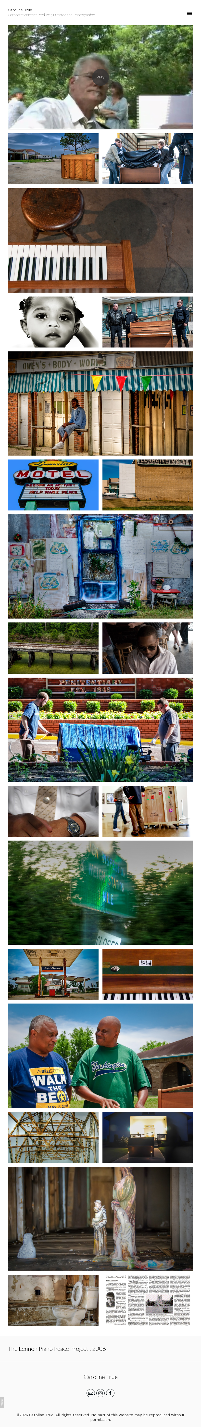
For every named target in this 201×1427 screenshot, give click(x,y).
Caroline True (101, 1376)
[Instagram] (100, 1393)
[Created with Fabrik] (2, 1402)
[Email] (91, 1393)
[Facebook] (110, 1393)
